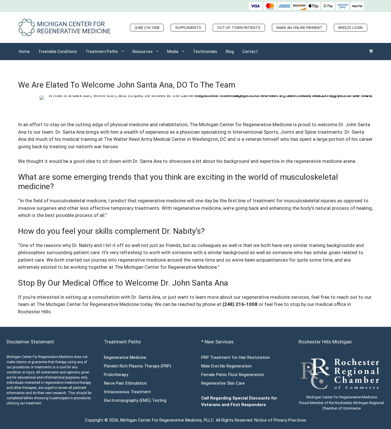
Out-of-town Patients (238, 27)
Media (172, 51)
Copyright (94, 420)
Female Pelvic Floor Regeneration (232, 374)
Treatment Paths (102, 51)
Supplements (188, 27)
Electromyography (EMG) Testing (135, 400)
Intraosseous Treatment (127, 391)
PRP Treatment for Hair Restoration (235, 357)
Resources (143, 51)
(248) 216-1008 (147, 27)
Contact (250, 51)
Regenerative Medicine (125, 357)
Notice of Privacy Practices (280, 420)
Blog (230, 51)
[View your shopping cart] (371, 51)
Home (24, 51)
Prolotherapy (116, 374)
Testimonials (205, 51)
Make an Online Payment (299, 27)
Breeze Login (350, 27)
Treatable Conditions (57, 51)
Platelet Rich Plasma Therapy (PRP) (137, 366)
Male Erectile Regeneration (226, 366)
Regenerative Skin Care (223, 383)
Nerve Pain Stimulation (125, 383)
